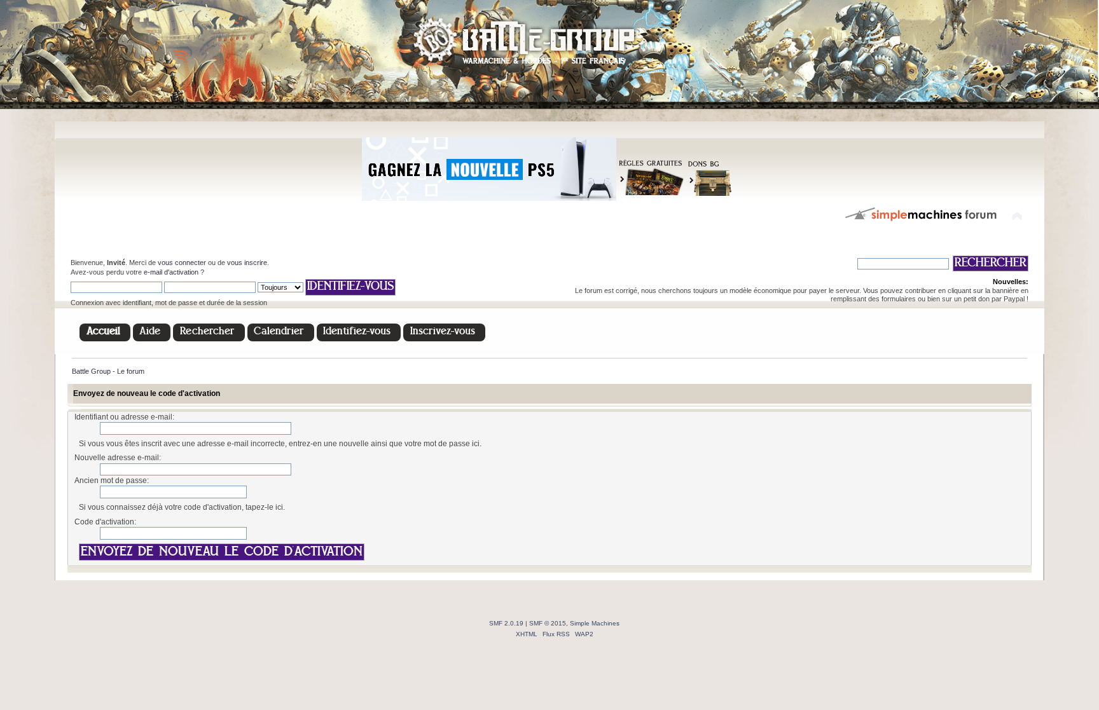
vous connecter (182, 262)
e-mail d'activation (171, 272)
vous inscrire (247, 262)
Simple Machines (594, 623)
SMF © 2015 (547, 623)
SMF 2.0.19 (506, 623)
